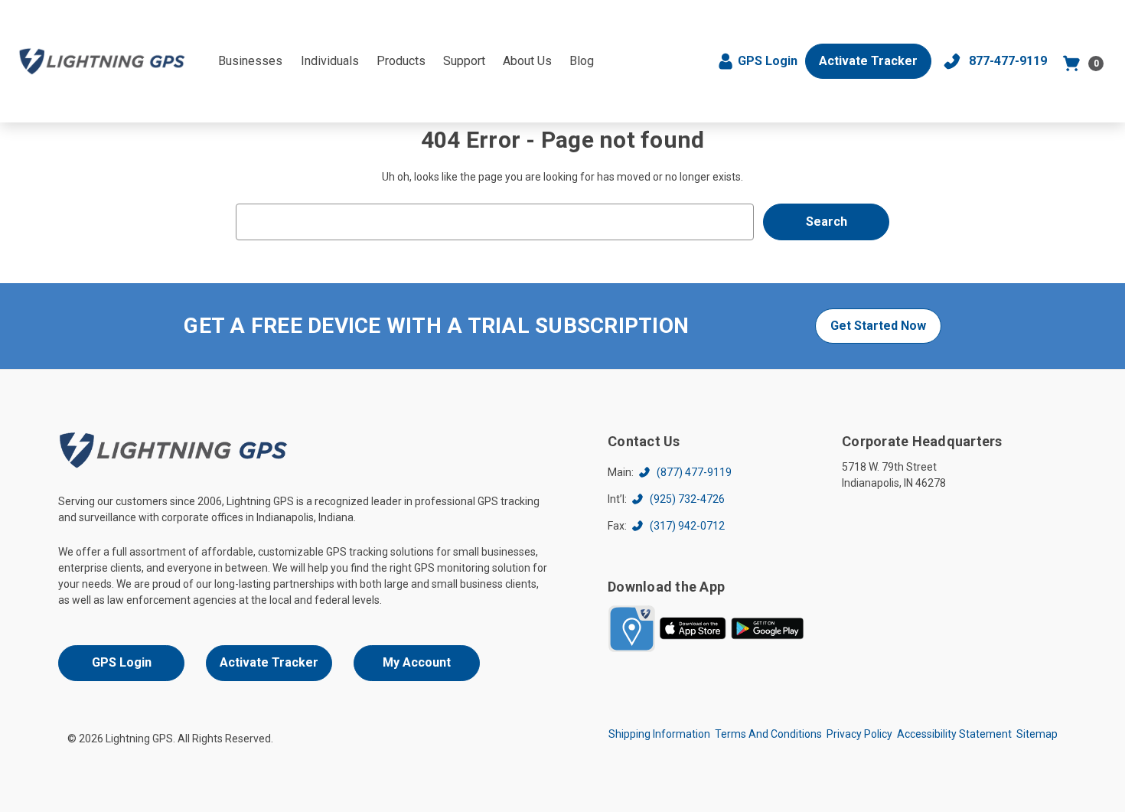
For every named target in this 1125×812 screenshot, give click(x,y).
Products (401, 61)
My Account (417, 662)
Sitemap (1037, 734)
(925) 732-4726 (687, 499)
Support (464, 61)
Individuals (330, 61)
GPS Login (767, 61)
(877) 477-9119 (694, 472)
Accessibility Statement (954, 734)
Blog (581, 61)
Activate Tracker (868, 61)
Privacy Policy (859, 734)
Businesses (250, 61)
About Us (527, 61)
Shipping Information (659, 734)
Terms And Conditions (768, 734)
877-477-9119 (1008, 61)
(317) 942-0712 (687, 526)
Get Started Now (878, 325)
